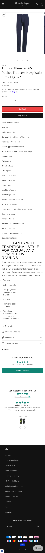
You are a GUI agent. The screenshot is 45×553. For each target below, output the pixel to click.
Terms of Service (11, 471)
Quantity (5, 96)
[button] (2, 4)
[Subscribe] (37, 526)
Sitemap (8, 502)
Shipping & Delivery (12, 476)
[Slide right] (27, 60)
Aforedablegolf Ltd (24, 549)
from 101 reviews (21, 397)
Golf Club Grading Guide (14, 486)
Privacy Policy (10, 465)
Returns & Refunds (11, 460)
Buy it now (22, 115)
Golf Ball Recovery (11, 496)
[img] (22, 393)
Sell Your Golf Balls (12, 481)
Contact (7, 455)
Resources (8, 512)
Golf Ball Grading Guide (13, 491)
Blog (6, 507)
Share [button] (6, 350)
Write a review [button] (22, 370)
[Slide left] (17, 60)
